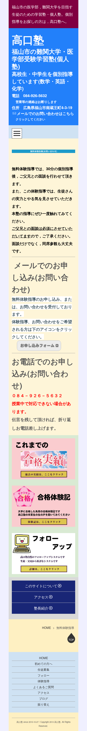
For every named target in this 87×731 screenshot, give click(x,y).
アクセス (41, 596)
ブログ (43, 698)
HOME (46, 628)
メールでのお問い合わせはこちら (45, 113)
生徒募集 (43, 669)
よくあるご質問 (43, 687)
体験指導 (43, 681)
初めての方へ (43, 663)
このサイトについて (41, 585)
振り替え (43, 704)
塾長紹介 (41, 608)
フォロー (43, 675)
